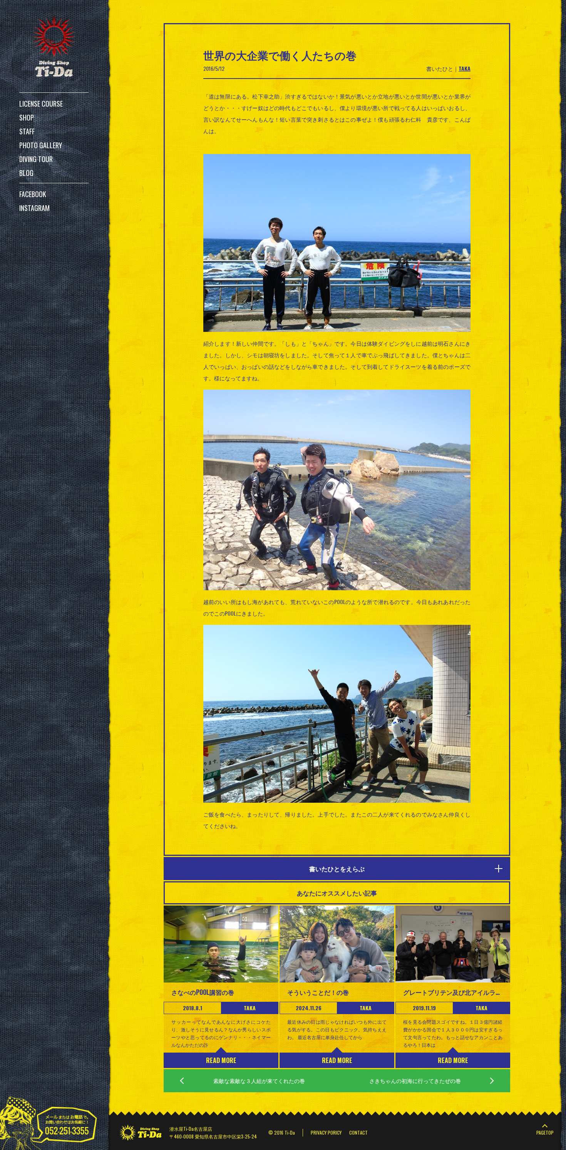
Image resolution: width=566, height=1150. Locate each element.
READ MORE (221, 1060)
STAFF (27, 131)
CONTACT (358, 1132)
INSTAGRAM (34, 208)
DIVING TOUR (36, 159)
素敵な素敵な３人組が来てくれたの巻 (259, 1080)
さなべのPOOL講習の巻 (202, 992)
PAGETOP (545, 1132)
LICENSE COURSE (41, 103)
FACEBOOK (32, 194)
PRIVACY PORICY (326, 1132)
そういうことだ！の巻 (318, 992)
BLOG (26, 173)
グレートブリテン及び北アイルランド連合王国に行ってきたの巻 (452, 992)
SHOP (26, 117)
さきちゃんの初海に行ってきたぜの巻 (415, 1080)
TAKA (465, 68)
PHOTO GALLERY (40, 145)
